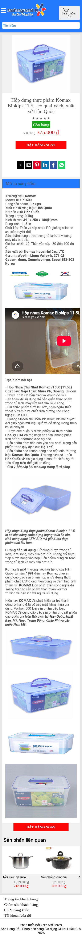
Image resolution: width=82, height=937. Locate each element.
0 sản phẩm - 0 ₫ (69, 15)
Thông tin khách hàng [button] (21, 899)
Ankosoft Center (51, 925)
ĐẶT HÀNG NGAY (41, 145)
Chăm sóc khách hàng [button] (21, 904)
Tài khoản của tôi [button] (17, 915)
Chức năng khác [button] (16, 910)
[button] (3, 10)
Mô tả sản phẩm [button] (21, 183)
